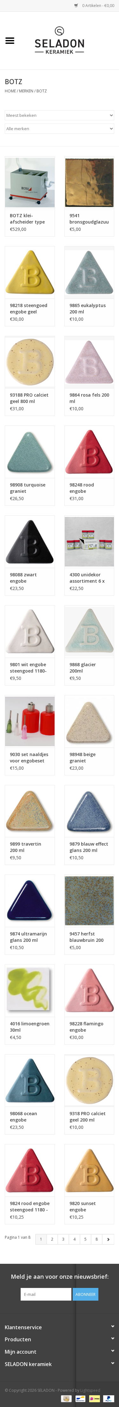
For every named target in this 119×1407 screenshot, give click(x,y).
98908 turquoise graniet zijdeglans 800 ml (29, 488)
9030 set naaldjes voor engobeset (29, 757)
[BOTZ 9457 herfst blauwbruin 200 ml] (89, 900)
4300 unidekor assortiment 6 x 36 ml (87, 578)
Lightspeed (90, 1390)
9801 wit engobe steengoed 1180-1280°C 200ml (28, 667)
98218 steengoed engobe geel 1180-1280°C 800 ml (28, 308)
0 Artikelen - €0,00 (97, 5)
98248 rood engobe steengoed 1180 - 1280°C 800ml (88, 488)
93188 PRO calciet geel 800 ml (29, 398)
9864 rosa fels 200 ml (89, 398)
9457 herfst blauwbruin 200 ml (86, 937)
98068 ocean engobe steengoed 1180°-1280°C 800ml (24, 1116)
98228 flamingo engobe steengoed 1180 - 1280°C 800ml (88, 1027)
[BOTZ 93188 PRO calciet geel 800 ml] (30, 362)
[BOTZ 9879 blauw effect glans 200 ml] (89, 811)
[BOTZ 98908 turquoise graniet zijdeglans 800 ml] (30, 451)
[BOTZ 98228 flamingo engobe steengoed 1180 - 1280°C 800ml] (89, 990)
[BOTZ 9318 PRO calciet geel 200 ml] (89, 1080)
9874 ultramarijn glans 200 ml (28, 937)
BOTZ (41, 91)
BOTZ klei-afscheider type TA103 (27, 218)
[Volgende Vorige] (108, 1239)
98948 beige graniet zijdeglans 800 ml (88, 757)
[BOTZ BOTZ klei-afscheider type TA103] (30, 182)
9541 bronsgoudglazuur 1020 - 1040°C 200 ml (89, 218)
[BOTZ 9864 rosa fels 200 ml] (89, 362)
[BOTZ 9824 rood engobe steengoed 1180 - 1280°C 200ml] (30, 1170)
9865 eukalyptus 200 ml (87, 308)
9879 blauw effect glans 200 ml (88, 847)
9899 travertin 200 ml (25, 847)
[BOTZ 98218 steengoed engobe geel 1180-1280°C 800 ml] (30, 272)
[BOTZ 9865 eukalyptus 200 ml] (89, 272)
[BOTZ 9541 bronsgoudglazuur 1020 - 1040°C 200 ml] (89, 182)
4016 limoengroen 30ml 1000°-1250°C (30, 1027)
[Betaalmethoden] (66, 1398)
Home (10, 91)
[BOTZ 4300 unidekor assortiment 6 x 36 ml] (89, 541)
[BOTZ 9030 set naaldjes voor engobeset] (30, 721)
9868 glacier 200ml (82, 667)
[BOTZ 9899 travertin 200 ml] (30, 811)
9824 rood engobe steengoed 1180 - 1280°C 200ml (30, 1206)
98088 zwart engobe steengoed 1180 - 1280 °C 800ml (29, 578)
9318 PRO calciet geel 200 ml (87, 1116)
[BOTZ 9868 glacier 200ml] (89, 631)
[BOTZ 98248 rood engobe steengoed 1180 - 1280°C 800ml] (89, 451)
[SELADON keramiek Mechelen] (69, 40)
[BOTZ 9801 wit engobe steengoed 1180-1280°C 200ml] (30, 631)
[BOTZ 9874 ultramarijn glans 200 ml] (30, 900)
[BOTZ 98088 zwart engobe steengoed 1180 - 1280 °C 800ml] (30, 541)
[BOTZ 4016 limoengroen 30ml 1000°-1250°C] (30, 990)
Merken (26, 91)
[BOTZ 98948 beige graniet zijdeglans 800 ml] (89, 721)
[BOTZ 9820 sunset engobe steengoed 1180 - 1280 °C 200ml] (89, 1170)
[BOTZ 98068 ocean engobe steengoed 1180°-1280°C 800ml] (30, 1080)
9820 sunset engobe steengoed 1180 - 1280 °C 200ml (88, 1206)
